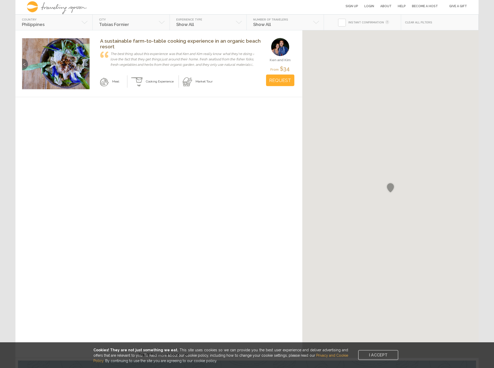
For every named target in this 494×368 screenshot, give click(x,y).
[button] (390, 188)
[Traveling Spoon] (58, 7)
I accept (378, 355)
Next (87, 61)
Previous (25, 61)
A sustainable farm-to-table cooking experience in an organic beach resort (180, 43)
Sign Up (352, 6)
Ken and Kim (280, 60)
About (386, 6)
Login (369, 6)
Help (402, 6)
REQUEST (280, 80)
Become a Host (425, 6)
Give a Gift (458, 6)
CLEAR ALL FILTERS (418, 22)
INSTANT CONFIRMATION (366, 22)
